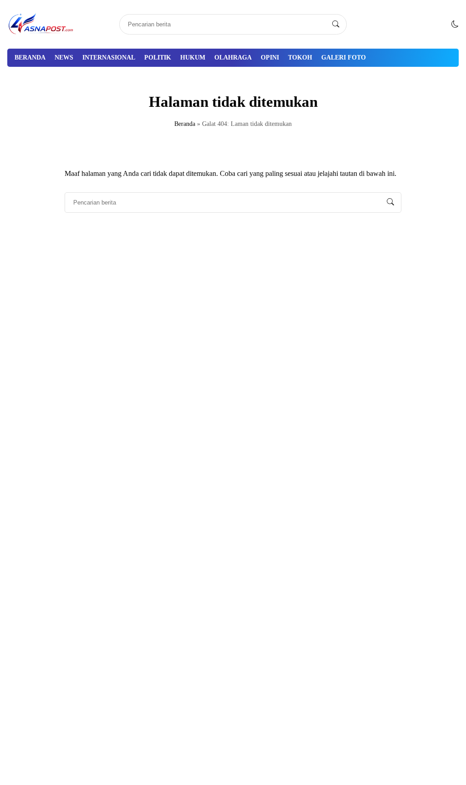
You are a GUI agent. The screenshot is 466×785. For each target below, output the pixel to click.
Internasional (108, 57)
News (64, 57)
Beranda (30, 57)
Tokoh (300, 57)
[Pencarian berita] (335, 24)
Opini (270, 57)
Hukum (192, 57)
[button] (455, 24)
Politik (157, 57)
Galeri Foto (343, 57)
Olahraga (233, 57)
